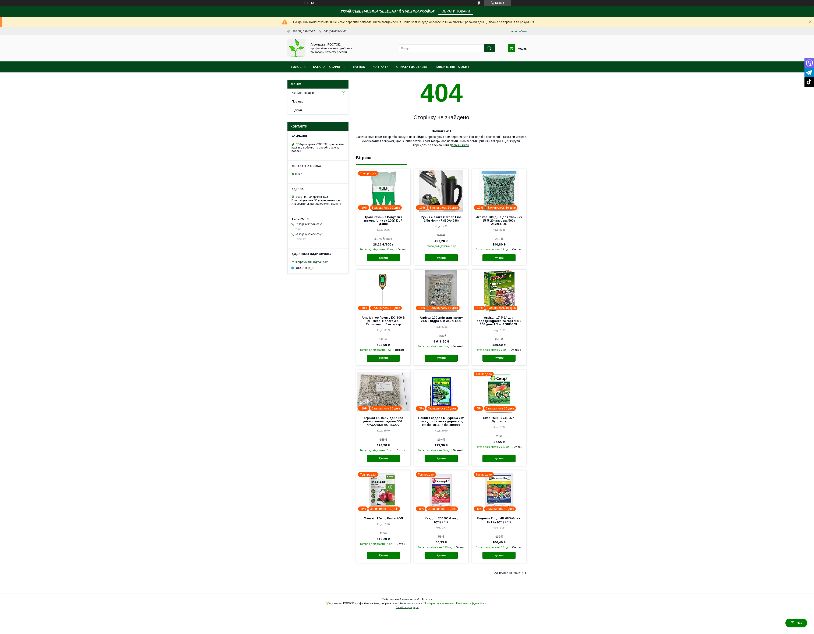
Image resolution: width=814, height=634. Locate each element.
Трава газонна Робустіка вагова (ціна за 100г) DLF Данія (383, 220)
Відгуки (297, 110)
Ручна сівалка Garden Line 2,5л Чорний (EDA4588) (441, 218)
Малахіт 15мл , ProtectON (383, 518)
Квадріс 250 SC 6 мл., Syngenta (441, 520)
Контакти (381, 66)
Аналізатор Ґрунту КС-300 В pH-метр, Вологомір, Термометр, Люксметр (383, 321)
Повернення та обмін (452, 66)
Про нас (358, 66)
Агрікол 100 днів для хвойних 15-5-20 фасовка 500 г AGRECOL (499, 220)
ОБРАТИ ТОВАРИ (456, 11)
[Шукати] (489, 48)
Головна (298, 66)
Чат (799, 623)
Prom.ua (427, 599)
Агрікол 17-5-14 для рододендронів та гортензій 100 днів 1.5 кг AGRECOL (499, 321)
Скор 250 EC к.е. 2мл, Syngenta (499, 419)
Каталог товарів (326, 66)
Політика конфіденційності (472, 603)
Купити (383, 257)
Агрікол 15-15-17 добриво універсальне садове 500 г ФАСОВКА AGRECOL (383, 421)
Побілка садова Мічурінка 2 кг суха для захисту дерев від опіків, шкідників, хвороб (441, 421)
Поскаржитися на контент (439, 603)
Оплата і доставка (411, 66)
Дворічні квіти (459, 145)
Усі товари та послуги (508, 572)
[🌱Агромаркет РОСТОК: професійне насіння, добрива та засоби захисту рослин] (296, 56)
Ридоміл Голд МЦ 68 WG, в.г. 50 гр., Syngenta (499, 520)
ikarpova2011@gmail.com (311, 262)
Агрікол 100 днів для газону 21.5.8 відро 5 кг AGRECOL (441, 319)
